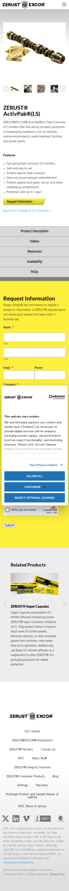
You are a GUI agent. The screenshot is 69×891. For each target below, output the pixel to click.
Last (5, 359)
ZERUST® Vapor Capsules (30, 606)
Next (63, 88)
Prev (6, 88)
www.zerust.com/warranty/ (18, 862)
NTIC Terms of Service (32, 806)
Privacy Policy (57, 874)
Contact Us (48, 749)
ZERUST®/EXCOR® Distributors (32, 740)
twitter (5, 818)
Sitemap (22, 785)
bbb (43, 818)
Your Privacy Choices (43, 464)
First (5, 344)
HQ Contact (32, 731)
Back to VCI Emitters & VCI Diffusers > (27, 211)
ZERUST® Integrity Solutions (32, 767)
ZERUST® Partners (21, 749)
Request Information (19, 201)
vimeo (26, 818)
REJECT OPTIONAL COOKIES (34, 497)
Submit (9, 525)
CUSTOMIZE (32, 486)
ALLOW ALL (34, 476)
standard (61, 818)
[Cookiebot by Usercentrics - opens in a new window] (49, 397)
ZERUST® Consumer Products (25, 776)
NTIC (21, 758)
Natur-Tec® (39, 758)
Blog (55, 776)
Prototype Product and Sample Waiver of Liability (32, 796)
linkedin (16, 818)
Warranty (42, 785)
